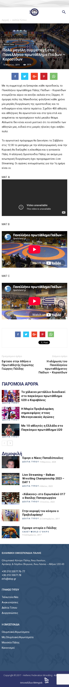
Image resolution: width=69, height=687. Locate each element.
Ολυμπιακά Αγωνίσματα (15, 632)
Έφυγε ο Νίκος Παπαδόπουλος (42, 458)
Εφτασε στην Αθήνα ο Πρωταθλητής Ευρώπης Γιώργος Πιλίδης (18, 365)
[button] (64, 12)
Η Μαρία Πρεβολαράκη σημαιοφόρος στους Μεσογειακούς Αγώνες (37, 413)
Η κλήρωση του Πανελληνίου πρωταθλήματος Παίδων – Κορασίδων (53, 367)
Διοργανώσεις (10, 613)
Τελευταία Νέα (10, 597)
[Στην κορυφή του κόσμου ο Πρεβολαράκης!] (10, 515)
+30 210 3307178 (11, 575)
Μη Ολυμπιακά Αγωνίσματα (17, 637)
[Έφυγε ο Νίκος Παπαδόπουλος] (10, 462)
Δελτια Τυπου (10, 403)
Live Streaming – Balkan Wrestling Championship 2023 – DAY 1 (43, 478)
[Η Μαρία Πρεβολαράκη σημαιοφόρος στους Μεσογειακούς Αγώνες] (10, 413)
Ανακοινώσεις (10, 602)
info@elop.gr (9, 578)
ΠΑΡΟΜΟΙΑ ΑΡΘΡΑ (20, 384)
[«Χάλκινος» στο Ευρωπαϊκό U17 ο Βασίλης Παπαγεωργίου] (10, 498)
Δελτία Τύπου (9, 44)
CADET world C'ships (35, 532)
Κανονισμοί (8, 647)
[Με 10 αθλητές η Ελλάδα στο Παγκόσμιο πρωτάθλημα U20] (10, 430)
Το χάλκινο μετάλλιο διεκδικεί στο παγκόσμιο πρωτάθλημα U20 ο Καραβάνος (43, 396)
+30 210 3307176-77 (13, 571)
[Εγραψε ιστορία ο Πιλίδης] (10, 532)
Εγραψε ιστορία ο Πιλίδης (39, 528)
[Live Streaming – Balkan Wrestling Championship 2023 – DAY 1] (10, 479)
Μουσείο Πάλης (11, 642)
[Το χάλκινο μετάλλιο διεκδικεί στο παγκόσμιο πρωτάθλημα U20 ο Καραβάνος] (10, 396)
